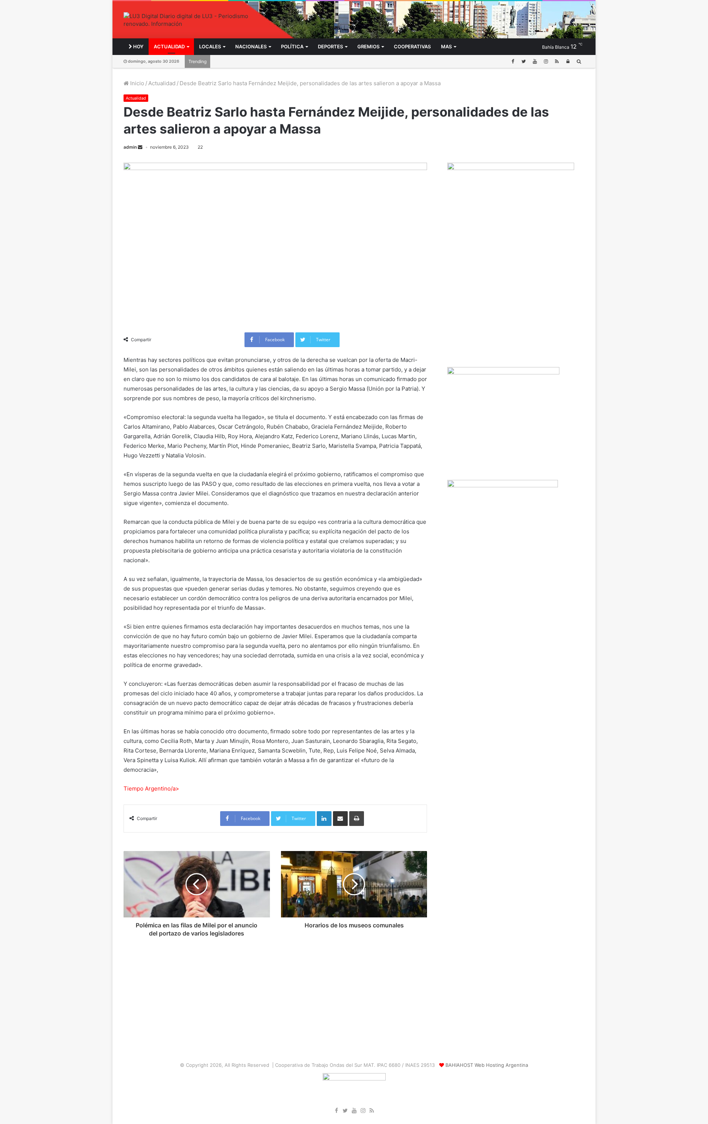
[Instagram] (545, 61)
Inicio (136, 83)
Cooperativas (412, 46)
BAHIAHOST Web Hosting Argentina (486, 1065)
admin (130, 147)
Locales (210, 46)
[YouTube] (534, 61)
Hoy (137, 46)
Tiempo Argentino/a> (151, 788)
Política (292, 46)
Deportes (330, 46)
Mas (446, 46)
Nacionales (251, 46)
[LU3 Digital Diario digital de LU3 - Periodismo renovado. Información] (197, 20)
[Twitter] (523, 61)
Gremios (368, 46)
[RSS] (556, 61)
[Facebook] (512, 61)
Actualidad (169, 46)
